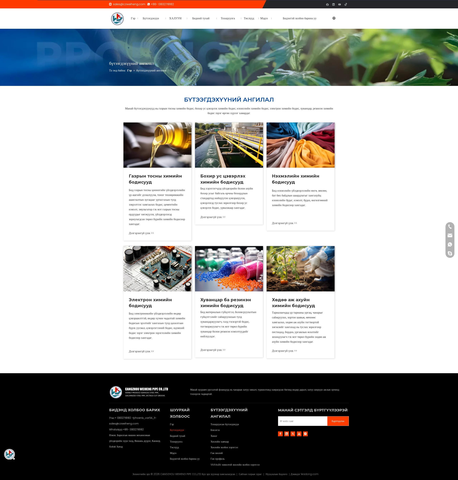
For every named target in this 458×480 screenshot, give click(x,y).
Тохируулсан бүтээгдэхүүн (225, 424)
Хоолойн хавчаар (220, 441)
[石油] (157, 145)
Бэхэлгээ (215, 430)
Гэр (172, 424)
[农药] (301, 268)
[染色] (301, 145)
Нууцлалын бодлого (277, 474)
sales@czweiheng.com (129, 4)
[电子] (157, 268)
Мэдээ (173, 453)
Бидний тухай (177, 436)
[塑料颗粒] (229, 268)
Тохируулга (176, 441)
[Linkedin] (333, 4)
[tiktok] (346, 4)
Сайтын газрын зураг (250, 474)
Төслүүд (174, 447)
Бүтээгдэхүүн (177, 430)
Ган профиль (218, 459)
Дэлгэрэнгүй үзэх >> (141, 233)
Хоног (214, 436)
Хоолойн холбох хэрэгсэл (224, 447)
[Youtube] (339, 4)
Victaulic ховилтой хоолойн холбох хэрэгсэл (235, 464)
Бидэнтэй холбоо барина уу (185, 459)
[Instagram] (305, 433)
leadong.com (309, 474)
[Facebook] (327, 4)
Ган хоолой (217, 453)
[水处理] (229, 145)
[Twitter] (293, 433)
